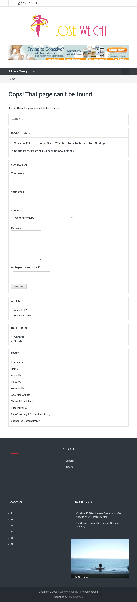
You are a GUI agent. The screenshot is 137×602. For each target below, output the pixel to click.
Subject (15, 210)
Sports (18, 341)
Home (12, 79)
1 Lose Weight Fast (22, 71)
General (19, 336)
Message (16, 228)
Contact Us (17, 362)
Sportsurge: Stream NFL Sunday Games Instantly (44, 151)
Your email (17, 191)
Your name (17, 173)
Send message (19, 286)
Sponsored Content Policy (25, 420)
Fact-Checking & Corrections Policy (30, 414)
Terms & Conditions (22, 401)
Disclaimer (16, 381)
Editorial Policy (19, 407)
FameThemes (75, 597)
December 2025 (22, 315)
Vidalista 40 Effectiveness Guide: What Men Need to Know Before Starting (59, 143)
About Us (16, 375)
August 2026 (21, 310)
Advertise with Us (20, 394)
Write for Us (17, 388)
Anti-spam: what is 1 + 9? (25, 267)
